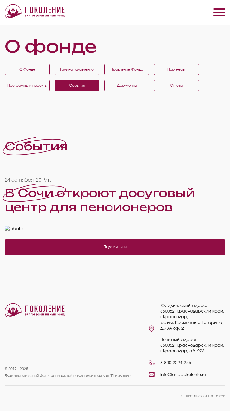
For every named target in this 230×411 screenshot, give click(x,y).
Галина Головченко (77, 69)
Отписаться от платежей (203, 396)
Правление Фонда (127, 69)
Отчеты (176, 85)
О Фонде (27, 69)
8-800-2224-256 (175, 363)
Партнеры (176, 69)
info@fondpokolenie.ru (183, 375)
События (77, 85)
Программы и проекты (27, 85)
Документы (127, 85)
